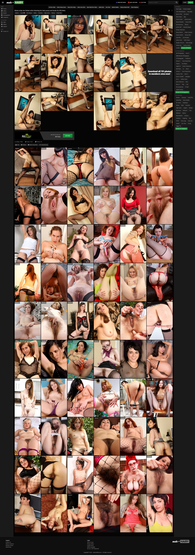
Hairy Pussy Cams (61, 7)
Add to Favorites (33, 145)
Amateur (186, 115)
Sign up (190, 2)
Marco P (178, 84)
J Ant (187, 84)
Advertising (8, 547)
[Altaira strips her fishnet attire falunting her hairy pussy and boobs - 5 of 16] (159, 34)
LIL (183, 69)
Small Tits (59, 13)
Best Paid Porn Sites (92, 7)
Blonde (191, 108)
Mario (187, 69)
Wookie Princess (180, 42)
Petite (177, 121)
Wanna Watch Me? (125, 7)
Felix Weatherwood (180, 11)
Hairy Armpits (186, 100)
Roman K (178, 61)
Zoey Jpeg (189, 11)
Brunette (188, 105)
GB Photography (180, 53)
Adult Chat (101, 7)
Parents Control (9, 545)
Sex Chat (108, 7)
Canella (178, 48)
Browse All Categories (181, 128)
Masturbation (179, 115)
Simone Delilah (187, 9)
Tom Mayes (29, 13)
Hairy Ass (190, 121)
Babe (35, 13)
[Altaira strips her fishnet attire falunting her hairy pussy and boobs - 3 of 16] (107, 34)
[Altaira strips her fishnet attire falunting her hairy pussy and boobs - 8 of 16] (54, 72)
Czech (21, 13)
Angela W (178, 66)
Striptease (185, 102)
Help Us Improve (10, 544)
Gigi (185, 16)
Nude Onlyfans (132, 2)
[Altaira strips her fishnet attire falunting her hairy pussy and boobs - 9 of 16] (107, 72)
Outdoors (178, 118)
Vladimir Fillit (179, 74)
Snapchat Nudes (122, 2)
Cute (190, 110)
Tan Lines (183, 123)
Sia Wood (186, 14)
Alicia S (186, 74)
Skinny (53, 13)
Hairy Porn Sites (72, 7)
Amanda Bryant (187, 27)
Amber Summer (188, 32)
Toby (183, 84)
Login (184, 2)
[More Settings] (172, 10)
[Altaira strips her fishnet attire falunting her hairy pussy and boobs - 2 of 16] (54, 34)
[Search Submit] (176, 2)
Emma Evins (188, 22)
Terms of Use (90, 542)
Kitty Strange (189, 42)
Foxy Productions (186, 61)
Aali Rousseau (179, 24)
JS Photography (179, 58)
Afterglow (187, 76)
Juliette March (187, 19)
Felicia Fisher (179, 19)
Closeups (184, 97)
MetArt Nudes (115, 7)
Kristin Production (187, 66)
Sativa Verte (179, 40)
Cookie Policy (90, 545)
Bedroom (185, 110)
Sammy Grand (186, 45)
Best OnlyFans (134, 7)
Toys (190, 118)
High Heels (47, 13)
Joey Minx (178, 37)
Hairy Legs (183, 121)
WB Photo (178, 69)
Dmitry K (178, 71)
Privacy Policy (90, 544)
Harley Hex (179, 45)
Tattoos (184, 113)
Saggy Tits (178, 126)
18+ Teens (178, 102)
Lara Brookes (186, 37)
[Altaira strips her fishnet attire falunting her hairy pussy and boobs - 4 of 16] (133, 34)
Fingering (185, 118)
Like (18, 145)
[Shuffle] (169, 10)
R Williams (187, 58)
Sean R (187, 53)
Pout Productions (186, 71)
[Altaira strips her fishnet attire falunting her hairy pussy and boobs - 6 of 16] (80, 53)
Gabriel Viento (179, 89)
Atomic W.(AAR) (179, 76)
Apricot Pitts (179, 14)
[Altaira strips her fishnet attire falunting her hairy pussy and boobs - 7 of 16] (27, 72)
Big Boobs (178, 110)
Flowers (178, 63)
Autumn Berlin (179, 35)
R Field (187, 87)
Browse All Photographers (182, 92)
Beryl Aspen (179, 16)
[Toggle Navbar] (3, 2)
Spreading (178, 100)
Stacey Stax (188, 35)
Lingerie (185, 108)
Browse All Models (186, 48)
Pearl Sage (178, 9)
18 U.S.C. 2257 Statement (93, 548)
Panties (178, 97)
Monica (186, 24)
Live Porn (143, 2)
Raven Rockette (180, 22)
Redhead (178, 113)
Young (189, 123)
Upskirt (178, 123)
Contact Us (8, 542)
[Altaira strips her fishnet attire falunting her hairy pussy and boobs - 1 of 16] (27, 34)
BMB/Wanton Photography (182, 56)
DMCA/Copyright (91, 547)
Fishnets (40, 13)
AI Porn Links (52, 7)
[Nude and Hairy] (15, 2)
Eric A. (177, 79)
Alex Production (180, 81)
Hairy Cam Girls (81, 7)
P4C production (179, 87)
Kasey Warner (179, 32)
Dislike (24, 145)
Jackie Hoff (178, 27)
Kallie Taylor (187, 40)
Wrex (187, 81)
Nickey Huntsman (180, 29)
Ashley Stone (184, 79)
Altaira (17, 13)
